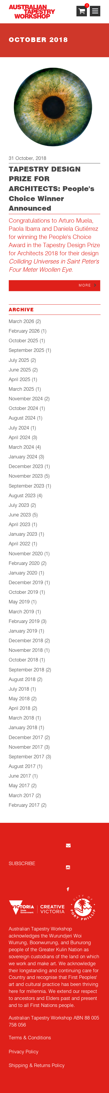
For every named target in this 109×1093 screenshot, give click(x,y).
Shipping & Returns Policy (37, 1065)
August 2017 (22, 766)
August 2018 (22, 679)
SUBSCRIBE (22, 863)
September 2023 (26, 486)
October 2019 (23, 592)
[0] (81, 11)
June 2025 (20, 370)
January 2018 (23, 727)
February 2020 (24, 563)
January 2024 (23, 457)
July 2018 (19, 689)
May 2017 (19, 785)
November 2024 (26, 399)
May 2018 (19, 698)
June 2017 (20, 776)
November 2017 (26, 747)
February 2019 (24, 621)
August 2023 (22, 495)
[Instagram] (68, 867)
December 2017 (26, 737)
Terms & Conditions (30, 1038)
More (85, 285)
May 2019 (19, 602)
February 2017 (24, 805)
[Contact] (68, 845)
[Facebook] (68, 889)
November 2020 (26, 553)
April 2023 (19, 524)
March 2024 (21, 447)
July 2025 (19, 360)
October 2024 (23, 408)
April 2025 (19, 379)
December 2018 (26, 640)
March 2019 (21, 612)
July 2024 (19, 428)
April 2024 (19, 437)
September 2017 (26, 757)
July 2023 (19, 505)
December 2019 (26, 582)
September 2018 (26, 670)
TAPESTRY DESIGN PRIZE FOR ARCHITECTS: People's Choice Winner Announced (51, 189)
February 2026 (24, 331)
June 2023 (20, 515)
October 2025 (23, 340)
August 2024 (22, 418)
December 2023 (26, 466)
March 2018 (21, 718)
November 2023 (26, 476)
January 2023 (23, 534)
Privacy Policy (23, 1052)
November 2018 (26, 650)
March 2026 (21, 321)
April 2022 (19, 544)
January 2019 (23, 631)
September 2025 (26, 350)
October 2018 (23, 660)
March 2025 (21, 389)
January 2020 (23, 573)
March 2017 (21, 795)
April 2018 (19, 708)
